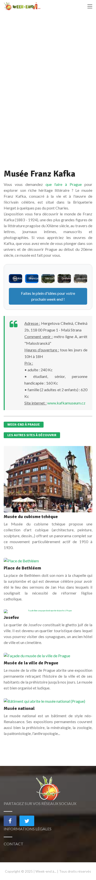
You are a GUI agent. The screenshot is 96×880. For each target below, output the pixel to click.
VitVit (80, 510)
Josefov (11, 617)
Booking (18, 278)
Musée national (19, 708)
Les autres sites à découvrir (31, 435)
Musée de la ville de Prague (31, 663)
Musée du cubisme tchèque (31, 516)
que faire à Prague (64, 184)
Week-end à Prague (23, 425)
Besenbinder (78, 611)
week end (55, 299)
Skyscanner (36, 278)
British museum (84, 276)
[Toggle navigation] (89, 6)
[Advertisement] (48, 93)
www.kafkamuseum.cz (66, 403)
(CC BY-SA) (87, 510)
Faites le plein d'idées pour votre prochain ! (48, 296)
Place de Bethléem (22, 568)
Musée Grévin (66, 276)
